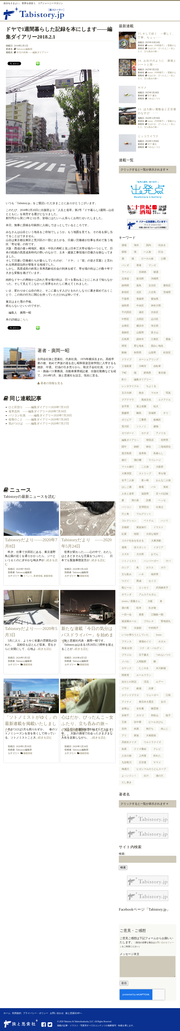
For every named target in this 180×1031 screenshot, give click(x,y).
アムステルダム (147, 594)
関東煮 (125, 675)
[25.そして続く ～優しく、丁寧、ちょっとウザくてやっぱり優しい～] (127, 46)
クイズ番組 (140, 749)
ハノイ (164, 520)
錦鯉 (136, 446)
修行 (124, 460)
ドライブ (126, 359)
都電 (141, 487)
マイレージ (155, 460)
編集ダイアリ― (130, 440)
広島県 (125, 339)
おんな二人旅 (163, 480)
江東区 (154, 339)
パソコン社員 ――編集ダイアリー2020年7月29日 (40, 415)
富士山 (154, 332)
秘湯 (155, 272)
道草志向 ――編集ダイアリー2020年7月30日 (37, 411)
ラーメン (126, 272)
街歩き (162, 245)
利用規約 (16, 1013)
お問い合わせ (57, 1013)
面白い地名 (157, 346)
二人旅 (145, 466)
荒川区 (125, 426)
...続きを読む (97, 560)
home (159, 634)
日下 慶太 (152, 95)
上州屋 (142, 755)
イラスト (158, 527)
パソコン (126, 507)
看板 (168, 339)
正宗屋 (142, 762)
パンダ (125, 265)
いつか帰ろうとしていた (135, 634)
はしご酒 (126, 487)
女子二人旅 (128, 480)
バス (153, 487)
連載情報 (48, 576)
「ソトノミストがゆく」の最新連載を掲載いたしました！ (31, 723)
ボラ (163, 567)
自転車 (157, 366)
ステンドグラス (130, 695)
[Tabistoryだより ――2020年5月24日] (87, 533)
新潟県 (140, 278)
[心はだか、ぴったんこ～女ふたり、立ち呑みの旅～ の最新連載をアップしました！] (87, 711)
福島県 (125, 305)
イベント (27, 576)
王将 (124, 722)
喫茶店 (150, 440)
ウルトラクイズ (152, 742)
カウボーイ (128, 433)
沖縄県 (154, 278)
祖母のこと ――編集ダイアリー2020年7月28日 (39, 419)
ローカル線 (147, 258)
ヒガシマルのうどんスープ (151, 769)
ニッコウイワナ (148, 136)
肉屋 (136, 728)
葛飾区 (125, 332)
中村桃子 (153, 628)
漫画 (124, 547)
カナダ (145, 433)
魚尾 (124, 749)
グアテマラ (128, 399)
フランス (126, 641)
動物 (124, 352)
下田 (124, 628)
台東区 (125, 325)
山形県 (152, 352)
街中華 (137, 722)
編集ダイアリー (142, 379)
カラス (149, 567)
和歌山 (154, 715)
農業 (141, 614)
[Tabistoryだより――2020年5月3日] (31, 622)
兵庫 (151, 688)
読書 (148, 500)
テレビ (157, 749)
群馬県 (147, 372)
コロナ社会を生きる (133, 540)
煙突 (124, 346)
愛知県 (154, 299)
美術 (165, 487)
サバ (168, 561)
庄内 (124, 728)
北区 (138, 292)
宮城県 (152, 413)
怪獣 (136, 534)
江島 (168, 695)
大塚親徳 (151, 735)
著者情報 (38, 576)
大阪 (150, 601)
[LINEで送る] (38, 63)
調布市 (140, 339)
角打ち (149, 728)
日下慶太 (144, 655)
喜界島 (142, 453)
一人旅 (147, 252)
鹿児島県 (126, 453)
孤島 (138, 285)
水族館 (137, 628)
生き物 (152, 608)
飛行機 (137, 460)
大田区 (140, 319)
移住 (148, 446)
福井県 (154, 574)
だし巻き (126, 782)
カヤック (126, 668)
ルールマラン (143, 675)
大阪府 (159, 466)
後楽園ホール (129, 621)
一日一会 (126, 614)
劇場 (138, 688)
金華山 (125, 708)
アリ (124, 735)
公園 (163, 258)
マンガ (152, 265)
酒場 (124, 245)
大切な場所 (152, 534)
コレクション (129, 520)
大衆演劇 (156, 540)
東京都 (162, 372)
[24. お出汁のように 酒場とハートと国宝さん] (127, 73)
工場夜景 (126, 366)
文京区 (152, 285)
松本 (138, 608)
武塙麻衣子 (162, 587)
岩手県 (125, 406)
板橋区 (157, 419)
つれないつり (154, 98)
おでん (154, 554)
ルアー (159, 681)
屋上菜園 (141, 406)
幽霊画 (154, 708)
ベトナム (149, 520)
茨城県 (167, 292)
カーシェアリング (149, 359)
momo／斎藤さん (131, 601)
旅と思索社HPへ (73, 1013)
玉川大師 (126, 393)
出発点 (159, 507)
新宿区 (125, 292)
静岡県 (125, 285)
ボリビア (126, 419)
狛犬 (155, 406)
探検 (124, 252)
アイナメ (126, 702)
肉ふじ (164, 728)
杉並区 (167, 352)
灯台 (160, 252)
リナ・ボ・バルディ (151, 648)
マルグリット (143, 514)
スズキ (125, 554)
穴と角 (125, 514)
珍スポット (140, 547)
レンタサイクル (130, 386)
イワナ (125, 688)
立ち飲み (126, 574)
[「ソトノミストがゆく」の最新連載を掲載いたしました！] (31, 711)
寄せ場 (162, 473)
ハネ (141, 574)
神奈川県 (156, 305)
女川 (163, 702)
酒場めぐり (145, 641)
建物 (155, 426)
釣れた (157, 755)
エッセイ (144, 587)
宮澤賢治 (144, 507)
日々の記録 (162, 493)
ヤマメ (142, 87)
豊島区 (167, 285)
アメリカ (161, 433)
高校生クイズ (129, 742)
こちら (24, 319)
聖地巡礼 (166, 621)
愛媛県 (125, 413)
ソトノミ (141, 426)
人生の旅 (126, 755)
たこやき (144, 668)
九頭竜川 (126, 762)
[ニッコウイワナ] (127, 149)
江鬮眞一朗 (157, 614)
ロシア (125, 567)
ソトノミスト (129, 561)
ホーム (7, 1013)
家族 (136, 735)
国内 (148, 245)
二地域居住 (164, 446)
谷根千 (125, 715)
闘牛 (124, 446)
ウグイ (125, 581)
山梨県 (140, 332)
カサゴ (140, 715)
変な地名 (139, 346)
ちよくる (151, 386)
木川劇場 (161, 668)
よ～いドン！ (129, 775)
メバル (125, 661)
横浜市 (140, 325)
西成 (138, 581)
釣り (124, 379)
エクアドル (164, 399)
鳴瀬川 (125, 769)
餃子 (168, 715)
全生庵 (140, 708)
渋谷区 (154, 312)
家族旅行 (141, 527)
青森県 (140, 299)
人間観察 (141, 661)
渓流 (146, 681)
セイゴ (152, 581)
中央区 (140, 305)
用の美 (135, 500)
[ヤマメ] (127, 100)
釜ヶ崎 (145, 480)
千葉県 (125, 299)
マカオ (154, 393)
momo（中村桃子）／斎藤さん (162, 45)
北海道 (125, 278)
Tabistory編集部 (24, 49)
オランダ (126, 594)
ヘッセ (162, 500)
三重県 (142, 419)
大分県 (140, 554)
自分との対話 (129, 681)
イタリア (158, 547)
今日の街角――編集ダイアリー (33, 52)
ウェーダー (152, 695)
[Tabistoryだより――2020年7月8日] (31, 533)
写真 (168, 393)
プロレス (149, 621)
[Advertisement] (59, 455)
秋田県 (137, 352)
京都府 (125, 527)
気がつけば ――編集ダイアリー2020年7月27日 (39, 423)
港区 (141, 312)
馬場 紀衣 (127, 648)
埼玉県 (154, 325)
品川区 (154, 319)
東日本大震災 (146, 702)
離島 (138, 413)
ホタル (162, 641)
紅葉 (124, 534)
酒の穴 (159, 775)
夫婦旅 (142, 272)
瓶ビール (126, 587)
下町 (124, 372)
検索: (122, 853)
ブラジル (126, 655)
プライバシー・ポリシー (35, 1013)
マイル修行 (128, 466)
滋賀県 (145, 493)
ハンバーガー (151, 561)
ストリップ (145, 473)
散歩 (141, 393)
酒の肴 (125, 608)
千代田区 (126, 312)
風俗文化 (146, 399)
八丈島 (152, 292)
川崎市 (142, 366)
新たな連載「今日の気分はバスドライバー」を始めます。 (87, 634)
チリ (165, 413)
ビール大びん (156, 722)
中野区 (125, 319)
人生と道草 (128, 493)
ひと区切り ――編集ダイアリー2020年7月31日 (39, 407)
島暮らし (158, 453)
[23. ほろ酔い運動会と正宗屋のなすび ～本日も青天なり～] (127, 122)
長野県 (164, 440)
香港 (138, 265)
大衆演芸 (126, 473)
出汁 (146, 775)
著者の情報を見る (51, 383)
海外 (136, 245)
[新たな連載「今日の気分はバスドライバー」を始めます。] (87, 622)
